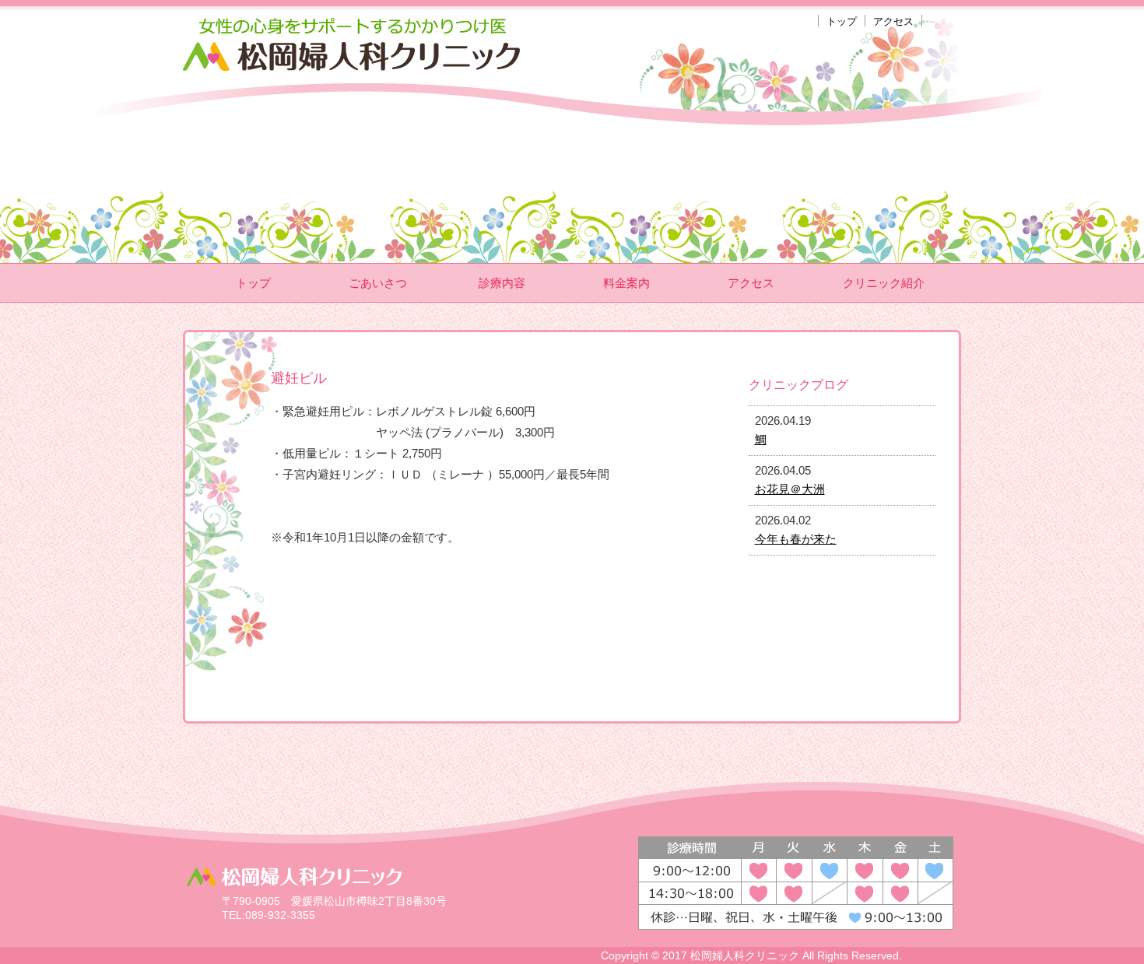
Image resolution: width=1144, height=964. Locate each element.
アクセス (893, 21)
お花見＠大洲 (790, 489)
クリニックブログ (798, 384)
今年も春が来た (796, 538)
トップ (841, 21)
